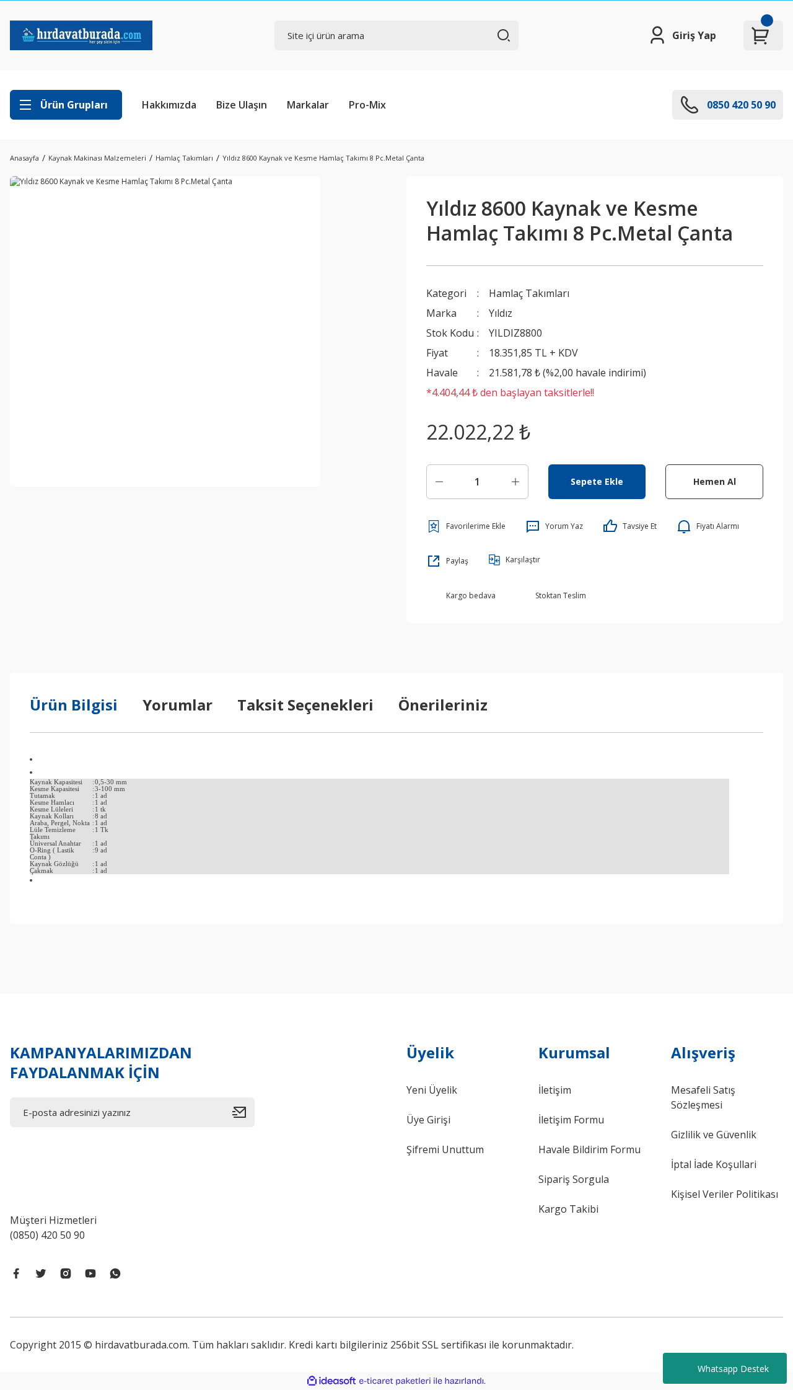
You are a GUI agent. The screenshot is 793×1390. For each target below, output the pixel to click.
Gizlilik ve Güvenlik (713, 1134)
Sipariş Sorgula (573, 1179)
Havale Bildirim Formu (589, 1149)
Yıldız (500, 313)
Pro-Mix (367, 105)
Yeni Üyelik (431, 1090)
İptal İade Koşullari (713, 1164)
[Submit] (243, 1112)
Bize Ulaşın (241, 105)
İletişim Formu (571, 1120)
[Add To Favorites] (466, 526)
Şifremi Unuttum (445, 1149)
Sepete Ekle (597, 481)
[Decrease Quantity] (439, 481)
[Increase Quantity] (515, 481)
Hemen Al (714, 481)
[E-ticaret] (395, 1380)
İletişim (554, 1090)
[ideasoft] (331, 1381)
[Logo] (81, 35)
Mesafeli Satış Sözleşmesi (703, 1097)
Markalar (308, 105)
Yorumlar (177, 704)
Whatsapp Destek (733, 1369)
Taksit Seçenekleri (305, 704)
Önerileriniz (443, 704)
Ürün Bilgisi (74, 704)
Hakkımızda (169, 105)
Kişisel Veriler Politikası (724, 1194)
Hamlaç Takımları (529, 293)
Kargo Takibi (568, 1209)
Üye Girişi (428, 1120)
